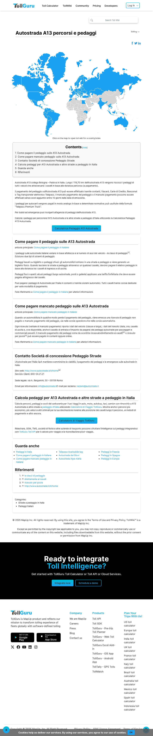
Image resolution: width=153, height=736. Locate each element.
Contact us (76, 637)
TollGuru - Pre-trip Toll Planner (102, 630)
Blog (72, 633)
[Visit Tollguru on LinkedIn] (30, 647)
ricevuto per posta (34, 482)
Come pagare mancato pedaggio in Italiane (55, 312)
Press (73, 628)
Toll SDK (97, 623)
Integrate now (63, 582)
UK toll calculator (129, 649)
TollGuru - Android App (102, 660)
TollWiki (67, 5)
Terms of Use (99, 520)
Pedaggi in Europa (110, 458)
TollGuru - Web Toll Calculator (103, 638)
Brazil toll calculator (129, 674)
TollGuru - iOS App (103, 653)
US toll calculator (129, 623)
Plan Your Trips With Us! (133, 614)
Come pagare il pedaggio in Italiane (51, 247)
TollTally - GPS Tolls (103, 666)
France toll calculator (130, 657)
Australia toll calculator (131, 682)
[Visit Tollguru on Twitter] (12, 647)
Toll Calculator (50, 5)
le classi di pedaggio (35, 475)
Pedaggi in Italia (24, 452)
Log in (131, 5)
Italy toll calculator (129, 665)
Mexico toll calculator (130, 691)
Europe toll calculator (130, 632)
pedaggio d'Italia (50, 407)
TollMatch (97, 671)
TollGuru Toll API (27, 431)
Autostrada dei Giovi (69, 455)
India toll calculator (129, 640)
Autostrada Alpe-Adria (70, 458)
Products (98, 613)
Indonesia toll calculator (131, 707)
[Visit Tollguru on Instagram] (36, 647)
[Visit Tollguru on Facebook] (18, 647)
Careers (74, 623)
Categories (20, 499)
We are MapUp (78, 618)
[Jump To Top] (6, 729)
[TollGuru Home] (23, 5)
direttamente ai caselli (35, 479)
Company (76, 613)
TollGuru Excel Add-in (103, 647)
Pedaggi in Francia (110, 452)
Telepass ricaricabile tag (71, 452)
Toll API (96, 618)
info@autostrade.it (47, 386)
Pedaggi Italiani (25, 506)
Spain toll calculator (129, 699)
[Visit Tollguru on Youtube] (24, 647)
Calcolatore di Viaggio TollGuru (86, 407)
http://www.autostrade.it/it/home (41, 370)
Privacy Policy (118, 520)
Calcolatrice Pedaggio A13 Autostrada (76, 228)
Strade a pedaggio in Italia (31, 502)
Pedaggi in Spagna (110, 455)
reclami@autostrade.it (88, 386)
